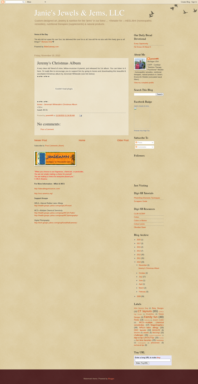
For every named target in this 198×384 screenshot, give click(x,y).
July (141, 277)
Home (82, 140)
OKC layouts (140, 330)
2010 (139, 262)
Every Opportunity (141, 44)
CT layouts (145, 311)
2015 (139, 247)
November (143, 265)
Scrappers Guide (140, 201)
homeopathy (142, 343)
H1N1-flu (147, 320)
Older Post (123, 140)
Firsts (136, 320)
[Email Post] (80, 115)
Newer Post (40, 140)
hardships (160, 340)
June (141, 280)
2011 (139, 258)
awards (146, 333)
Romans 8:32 (47, 42)
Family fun (151, 316)
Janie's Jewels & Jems (141, 106)
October (142, 273)
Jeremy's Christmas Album (148, 268)
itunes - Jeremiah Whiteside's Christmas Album (57, 104)
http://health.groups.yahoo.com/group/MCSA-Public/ (54, 213)
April (141, 284)
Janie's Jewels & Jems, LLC (79, 12)
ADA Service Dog (141, 308)
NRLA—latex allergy (148, 327)
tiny (158, 358)
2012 (139, 255)
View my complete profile (144, 83)
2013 (139, 251)
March (141, 288)
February (142, 292)
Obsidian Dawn (140, 227)
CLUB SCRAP (139, 214)
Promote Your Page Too (142, 130)
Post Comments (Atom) (54, 146)
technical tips (139, 345)
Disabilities (150, 314)
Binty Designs (158, 308)
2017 (139, 243)
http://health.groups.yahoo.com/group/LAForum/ (53, 206)
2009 (139, 296)
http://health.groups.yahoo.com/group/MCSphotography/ (56, 215)
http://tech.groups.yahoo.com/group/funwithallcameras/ (55, 223)
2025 (139, 240)
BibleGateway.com (51, 47)
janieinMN (154, 59)
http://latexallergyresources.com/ (47, 189)
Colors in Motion (140, 221)
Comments (141, 147)
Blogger (111, 379)
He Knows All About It (142, 47)
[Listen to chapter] (53, 42)
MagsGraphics (157, 325)
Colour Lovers (139, 224)
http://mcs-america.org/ (43, 193)
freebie (161, 338)
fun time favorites (144, 340)
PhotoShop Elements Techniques (147, 198)
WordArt (137, 332)
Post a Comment (47, 129)
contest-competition (155, 335)
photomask (155, 343)
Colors (136, 217)
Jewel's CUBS (158, 320)
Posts (139, 143)
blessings (156, 333)
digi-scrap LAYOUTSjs (144, 337)
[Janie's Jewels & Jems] (142, 128)
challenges (138, 335)
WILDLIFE (156, 330)
